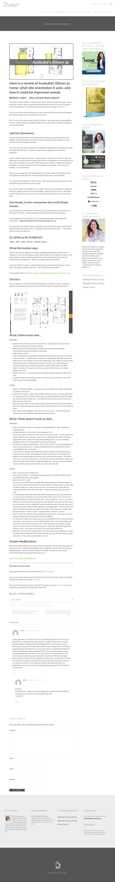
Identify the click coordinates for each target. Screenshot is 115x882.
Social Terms (63, 824)
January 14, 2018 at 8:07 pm (33, 630)
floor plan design (46, 605)
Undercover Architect (12, 4)
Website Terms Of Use (67, 817)
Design (18, 605)
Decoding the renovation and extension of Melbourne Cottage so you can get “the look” (57, 613)
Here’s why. (36, 580)
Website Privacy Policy (67, 821)
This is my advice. (48, 572)
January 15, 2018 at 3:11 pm (36, 680)
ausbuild (30, 605)
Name (11, 758)
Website (12, 779)
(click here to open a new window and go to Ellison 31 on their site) (48, 273)
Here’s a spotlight (62, 585)
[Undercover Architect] (57, 864)
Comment (13, 730)
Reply (13, 673)
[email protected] (39, 824)
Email (11, 769)
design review (37, 605)
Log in (65, 873)
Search (97, 4)
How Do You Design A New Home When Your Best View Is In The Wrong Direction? (25, 612)
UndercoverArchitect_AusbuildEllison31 (22, 558)
